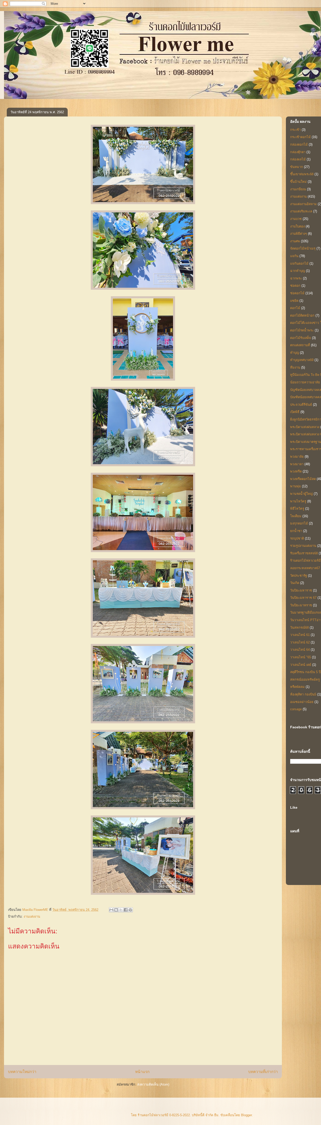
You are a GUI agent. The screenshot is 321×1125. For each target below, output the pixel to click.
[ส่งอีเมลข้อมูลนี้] (111, 909)
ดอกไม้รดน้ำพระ (302, 330)
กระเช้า (295, 130)
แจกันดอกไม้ (299, 263)
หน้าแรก (142, 1072)
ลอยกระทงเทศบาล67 (305, 568)
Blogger (246, 1115)
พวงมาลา (296, 464)
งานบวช (296, 219)
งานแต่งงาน (32, 916)
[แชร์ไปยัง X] (120, 909)
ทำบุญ (294, 352)
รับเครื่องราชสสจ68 (304, 553)
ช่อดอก (295, 285)
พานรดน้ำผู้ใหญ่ (301, 494)
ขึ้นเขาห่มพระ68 (301, 174)
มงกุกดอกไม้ (299, 523)
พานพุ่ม (295, 486)
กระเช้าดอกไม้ (300, 137)
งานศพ (295, 241)
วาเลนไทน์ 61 (300, 635)
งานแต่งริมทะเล (301, 211)
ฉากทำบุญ (297, 271)
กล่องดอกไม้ (299, 144)
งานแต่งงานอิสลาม (303, 204)
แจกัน (294, 256)
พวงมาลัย (297, 456)
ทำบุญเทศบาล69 (301, 360)
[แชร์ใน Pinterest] (130, 909)
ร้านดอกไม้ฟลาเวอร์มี (305, 560)
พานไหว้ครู (298, 501)
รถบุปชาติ (297, 538)
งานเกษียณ (298, 189)
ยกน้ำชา (296, 531)
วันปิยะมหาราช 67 (303, 598)
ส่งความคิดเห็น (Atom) (153, 1084)
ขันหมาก (296, 167)
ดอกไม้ (295, 308)
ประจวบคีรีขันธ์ (301, 404)
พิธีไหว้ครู (297, 508)
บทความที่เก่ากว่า (263, 1072)
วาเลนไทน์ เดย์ (300, 665)
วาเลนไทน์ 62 (300, 642)
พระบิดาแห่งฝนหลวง (304, 427)
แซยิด (294, 301)
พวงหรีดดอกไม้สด (303, 479)
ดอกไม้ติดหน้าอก (302, 315)
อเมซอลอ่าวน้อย (301, 702)
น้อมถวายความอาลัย (305, 382)
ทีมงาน (295, 367)
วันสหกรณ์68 (299, 627)
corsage (296, 709)
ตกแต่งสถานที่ (300, 345)
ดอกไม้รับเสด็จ (300, 338)
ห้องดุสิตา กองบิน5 (303, 694)
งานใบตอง (297, 226)
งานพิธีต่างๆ (298, 233)
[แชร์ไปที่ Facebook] (125, 909)
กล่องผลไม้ (298, 159)
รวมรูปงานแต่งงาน (303, 546)
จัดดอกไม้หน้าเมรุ (302, 248)
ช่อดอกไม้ (297, 293)
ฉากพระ (296, 278)
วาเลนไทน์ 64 (300, 650)
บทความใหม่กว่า (22, 1072)
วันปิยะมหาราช (301, 590)
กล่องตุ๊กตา (297, 152)
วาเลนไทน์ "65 (300, 657)
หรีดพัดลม (297, 687)
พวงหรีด (296, 471)
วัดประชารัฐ (298, 575)
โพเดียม (295, 516)
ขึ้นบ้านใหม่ (298, 182)
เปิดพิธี (294, 412)
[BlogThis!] (116, 909)
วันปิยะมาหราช (301, 605)
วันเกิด (294, 583)
